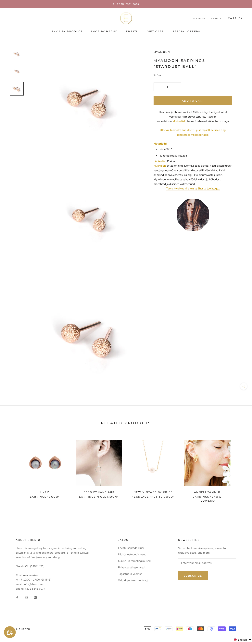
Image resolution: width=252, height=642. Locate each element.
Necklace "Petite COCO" (153, 496)
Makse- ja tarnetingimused (134, 561)
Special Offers (186, 31)
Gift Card (156, 31)
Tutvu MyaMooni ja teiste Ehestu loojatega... (193, 188)
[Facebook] (17, 597)
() (235, 18)
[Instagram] (26, 597)
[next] (239, 469)
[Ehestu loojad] (193, 215)
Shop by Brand (104, 31)
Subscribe (193, 575)
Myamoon (162, 51)
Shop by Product (67, 31)
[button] (242, 639)
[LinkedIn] (35, 597)
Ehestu (132, 31)
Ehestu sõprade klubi (131, 548)
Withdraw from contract (133, 580)
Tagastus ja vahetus (130, 574)
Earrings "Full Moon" (99, 496)
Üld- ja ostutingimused (132, 554)
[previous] (12, 469)
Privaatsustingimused (131, 567)
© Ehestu (23, 629)
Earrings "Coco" (45, 496)
